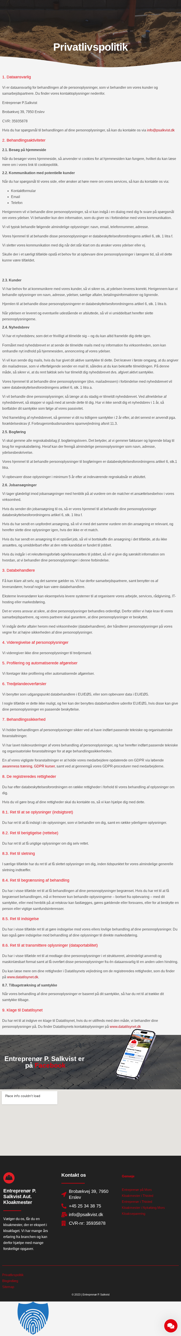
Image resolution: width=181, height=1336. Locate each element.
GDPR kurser (44, 766)
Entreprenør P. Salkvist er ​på (45, 1062)
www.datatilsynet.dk (22, 977)
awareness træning (17, 766)
